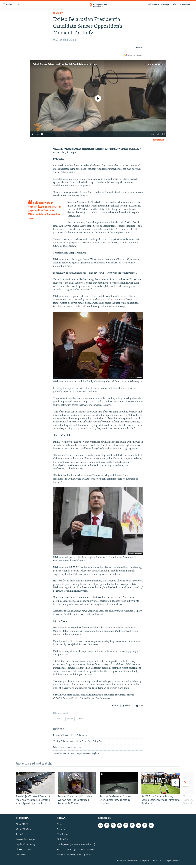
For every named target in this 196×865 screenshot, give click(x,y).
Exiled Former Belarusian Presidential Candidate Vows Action (65, 64)
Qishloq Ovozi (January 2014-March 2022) (76, 844)
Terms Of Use (22, 834)
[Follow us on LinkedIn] (138, 825)
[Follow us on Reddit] (106, 825)
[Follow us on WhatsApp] (144, 825)
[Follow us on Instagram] (113, 825)
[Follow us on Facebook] (132, 825)
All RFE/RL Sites (23, 850)
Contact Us (21, 855)
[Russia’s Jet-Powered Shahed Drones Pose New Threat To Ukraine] (119, 783)
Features (58, 13)
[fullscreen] (163, 134)
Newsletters (62, 834)
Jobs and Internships (25, 839)
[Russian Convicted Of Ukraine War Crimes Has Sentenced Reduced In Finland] (77, 783)
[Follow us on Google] (119, 825)
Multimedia (62, 839)
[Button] (139, 47)
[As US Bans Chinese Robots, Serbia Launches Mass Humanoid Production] (160, 783)
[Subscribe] (151, 825)
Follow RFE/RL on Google (158, 4)
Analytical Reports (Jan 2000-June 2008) (75, 855)
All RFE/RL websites (181, 4)
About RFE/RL (22, 824)
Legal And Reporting (25, 844)
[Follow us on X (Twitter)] (125, 825)
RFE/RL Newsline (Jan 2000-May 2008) (75, 850)
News (59, 824)
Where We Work (23, 829)
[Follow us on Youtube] (100, 825)
